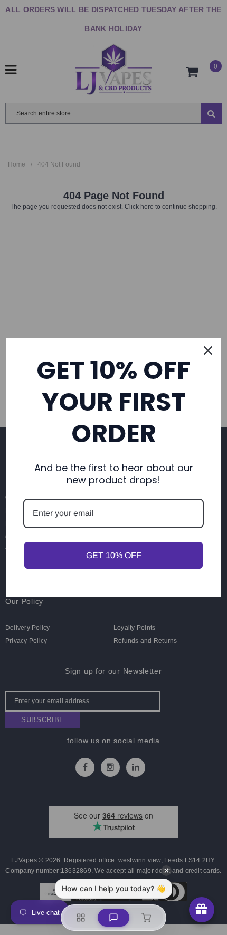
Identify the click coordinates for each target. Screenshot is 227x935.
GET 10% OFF (113, 555)
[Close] (208, 350)
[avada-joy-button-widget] (201, 909)
